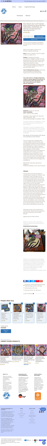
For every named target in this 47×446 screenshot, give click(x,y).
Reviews (28, 15)
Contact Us (32, 421)
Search (32, 410)
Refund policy (32, 419)
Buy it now (34, 39)
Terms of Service (32, 422)
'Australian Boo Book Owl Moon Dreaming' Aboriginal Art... (40, 359)
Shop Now (32, 413)
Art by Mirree (24, 389)
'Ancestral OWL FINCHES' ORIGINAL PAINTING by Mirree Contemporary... (5, 359)
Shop (20, 7)
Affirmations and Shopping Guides (32, 416)
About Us (32, 412)
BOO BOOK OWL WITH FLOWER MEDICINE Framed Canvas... (29, 359)
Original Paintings (29, 7)
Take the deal (5, 331)
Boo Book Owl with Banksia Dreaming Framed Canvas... (17, 358)
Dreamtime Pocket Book (30, 226)
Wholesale (20, 15)
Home (14, 7)
